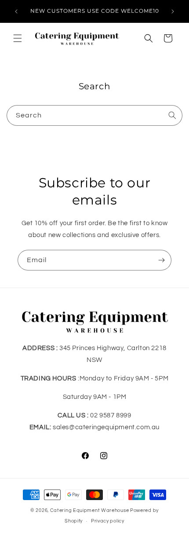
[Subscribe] (161, 260)
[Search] (172, 115)
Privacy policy (107, 521)
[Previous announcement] (16, 11)
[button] (17, 38)
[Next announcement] (172, 11)
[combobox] (94, 115)
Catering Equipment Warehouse (89, 510)
